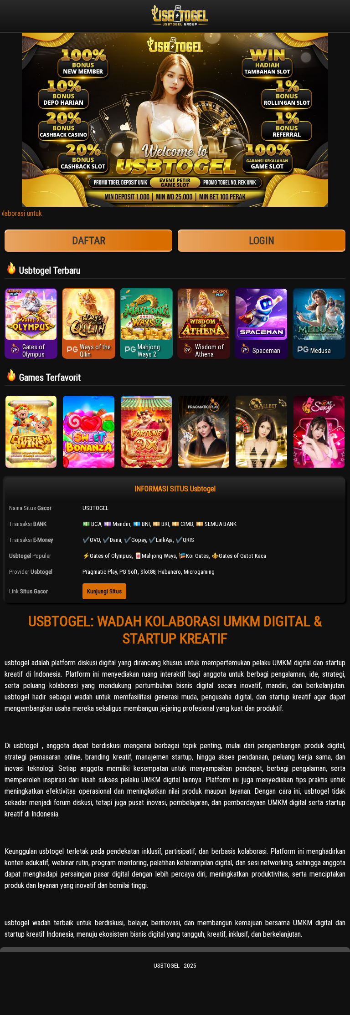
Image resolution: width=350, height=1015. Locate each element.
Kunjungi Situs (104, 591)
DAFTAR (88, 240)
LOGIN (261, 240)
